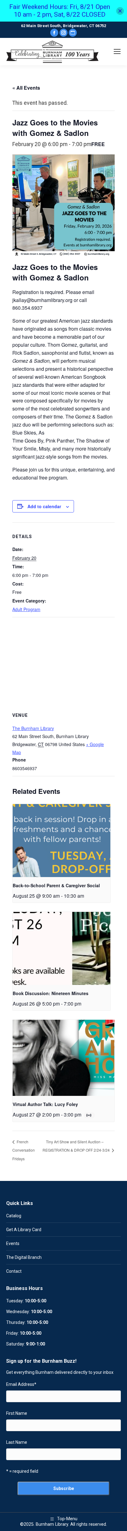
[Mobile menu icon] (117, 51)
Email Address (21, 1384)
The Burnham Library (33, 728)
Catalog (13, 1215)
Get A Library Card (23, 1229)
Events (12, 1243)
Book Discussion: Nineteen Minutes (50, 993)
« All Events (26, 87)
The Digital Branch (24, 1257)
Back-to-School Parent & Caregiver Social (56, 885)
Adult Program (26, 609)
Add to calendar (44, 506)
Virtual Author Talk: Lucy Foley (45, 1104)
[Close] (120, 11)
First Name (16, 1413)
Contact (14, 1271)
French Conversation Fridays (23, 1150)
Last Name (16, 1442)
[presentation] (61, 840)
